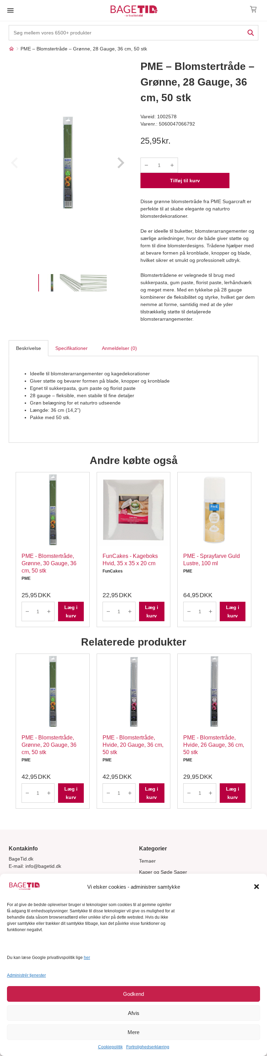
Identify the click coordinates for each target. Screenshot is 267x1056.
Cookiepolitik (110, 1047)
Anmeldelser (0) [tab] (119, 348)
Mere (133, 1032)
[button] (256, 886)
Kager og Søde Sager (163, 872)
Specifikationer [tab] (71, 348)
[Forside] (11, 49)
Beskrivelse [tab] (28, 348)
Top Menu (10, 10)
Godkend (133, 994)
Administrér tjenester (26, 975)
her (87, 957)
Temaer (147, 861)
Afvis (133, 1013)
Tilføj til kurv (185, 180)
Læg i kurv (71, 611)
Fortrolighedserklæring (147, 1047)
